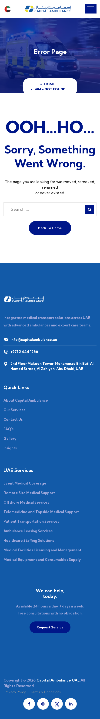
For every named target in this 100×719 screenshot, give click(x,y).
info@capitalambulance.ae (33, 339)
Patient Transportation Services (31, 521)
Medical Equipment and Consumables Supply (42, 559)
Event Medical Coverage (24, 483)
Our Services (14, 410)
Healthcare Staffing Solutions (28, 540)
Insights (10, 448)
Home (50, 84)
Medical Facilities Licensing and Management (42, 550)
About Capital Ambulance (25, 400)
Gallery (9, 438)
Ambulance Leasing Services (28, 531)
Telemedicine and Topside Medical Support (41, 512)
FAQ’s (8, 429)
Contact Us (13, 419)
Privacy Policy (15, 692)
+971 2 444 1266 (24, 351)
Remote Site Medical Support (29, 493)
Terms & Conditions (45, 692)
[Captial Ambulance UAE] (48, 9)
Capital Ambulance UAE (58, 680)
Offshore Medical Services (26, 502)
